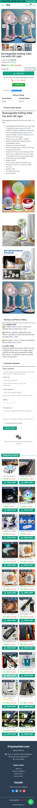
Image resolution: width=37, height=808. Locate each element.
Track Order (31, 1)
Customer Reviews (12, 363)
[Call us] (13, 790)
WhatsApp (19, 85)
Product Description (12, 108)
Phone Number (8, 390)
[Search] (26, 5)
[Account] (34, 5)
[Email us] (16, 790)
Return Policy (18, 776)
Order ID (6, 377)
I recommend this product (13, 423)
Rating (6, 400)
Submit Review (10, 428)
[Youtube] (24, 790)
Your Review (7, 408)
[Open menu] (3, 5)
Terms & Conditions (18, 771)
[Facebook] (20, 790)
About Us (18, 769)
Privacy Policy (18, 774)
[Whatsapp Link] (30, 801)
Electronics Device (16, 90)
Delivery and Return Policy (15, 320)
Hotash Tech (23, 800)
